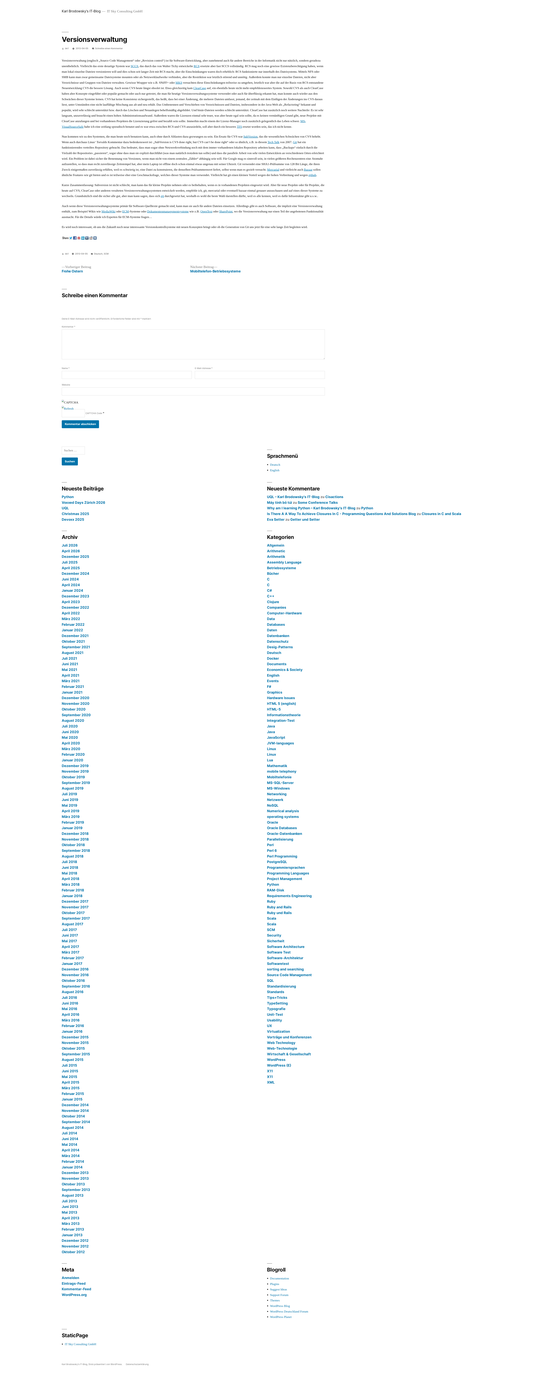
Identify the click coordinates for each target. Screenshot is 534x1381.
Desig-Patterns (280, 647)
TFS (239, 127)
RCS (197, 66)
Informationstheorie (284, 715)
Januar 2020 (72, 760)
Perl (270, 845)
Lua (270, 760)
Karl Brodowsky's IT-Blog (81, 11)
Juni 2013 (70, 1207)
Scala (271, 918)
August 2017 (72, 924)
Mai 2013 (69, 1212)
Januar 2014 (72, 1167)
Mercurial (273, 170)
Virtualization (278, 1031)
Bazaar (308, 170)
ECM (125, 211)
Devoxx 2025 (73, 519)
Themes (275, 1300)
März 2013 (71, 1224)
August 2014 (73, 1128)
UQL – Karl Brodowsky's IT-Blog (293, 497)
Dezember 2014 (75, 1105)
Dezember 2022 (75, 607)
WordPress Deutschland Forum (289, 1311)
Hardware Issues (281, 698)
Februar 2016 (73, 1026)
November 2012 (75, 1246)
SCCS (134, 66)
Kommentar (68, 326)
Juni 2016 (70, 1003)
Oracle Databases (282, 828)
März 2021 (71, 681)
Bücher (273, 573)
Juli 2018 (69, 862)
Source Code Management (289, 975)
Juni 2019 (70, 800)
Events (273, 681)
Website (66, 384)
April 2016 (70, 1014)
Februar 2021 (73, 687)
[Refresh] (68, 409)
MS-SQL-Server (280, 783)
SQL (270, 981)
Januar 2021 (72, 692)
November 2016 (75, 975)
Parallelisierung (280, 839)
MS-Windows (278, 788)
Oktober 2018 (73, 845)
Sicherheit (275, 941)
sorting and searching (285, 969)
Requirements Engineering (289, 896)
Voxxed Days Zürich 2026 (83, 502)
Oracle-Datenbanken (284, 834)
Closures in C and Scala (441, 514)
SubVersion (250, 137)
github (312, 175)
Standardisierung (281, 986)
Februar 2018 (73, 890)
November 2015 (75, 1043)
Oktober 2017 (73, 913)
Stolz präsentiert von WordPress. (105, 1364)
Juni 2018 (70, 867)
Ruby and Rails (279, 907)
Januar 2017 (72, 964)
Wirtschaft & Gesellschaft (289, 1054)
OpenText (206, 211)
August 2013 (72, 1195)
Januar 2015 (72, 1099)
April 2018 (70, 879)
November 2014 (75, 1111)
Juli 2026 (70, 545)
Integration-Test (281, 720)
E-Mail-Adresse (203, 368)
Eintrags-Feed (74, 1283)
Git (295, 142)
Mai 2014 (69, 1144)
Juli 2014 (69, 1133)
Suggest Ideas (278, 1289)
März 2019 (71, 817)
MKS (178, 83)
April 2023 (71, 602)
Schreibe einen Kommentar (109, 48)
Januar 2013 (72, 1235)
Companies (276, 607)
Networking (277, 794)
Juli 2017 (69, 930)
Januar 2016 (72, 1031)
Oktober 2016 (73, 981)
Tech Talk (273, 142)
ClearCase (199, 88)
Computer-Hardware (284, 613)
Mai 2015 (69, 1077)
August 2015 (72, 1060)
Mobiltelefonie (279, 777)
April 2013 (70, 1218)
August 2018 (72, 856)
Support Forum (279, 1295)
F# (269, 687)
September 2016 (76, 986)
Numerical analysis (283, 811)
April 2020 (71, 743)
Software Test (279, 952)
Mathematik (277, 766)
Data (271, 619)
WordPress (276, 1060)
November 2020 (75, 703)
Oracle (272, 822)
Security (274, 935)
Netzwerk (275, 800)
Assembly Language (284, 562)
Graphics (274, 692)
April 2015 (70, 1082)
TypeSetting (277, 1003)
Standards (275, 992)
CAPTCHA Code (94, 413)
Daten (272, 630)
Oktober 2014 (73, 1116)
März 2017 (70, 952)
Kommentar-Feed (76, 1289)
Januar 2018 (72, 896)
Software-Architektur (285, 958)
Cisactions (334, 497)
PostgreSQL (277, 862)
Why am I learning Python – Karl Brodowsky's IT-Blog (311, 508)
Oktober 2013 (73, 1184)
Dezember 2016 (75, 969)
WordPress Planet (281, 1317)
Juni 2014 (70, 1139)
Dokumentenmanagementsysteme (168, 211)
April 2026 (71, 551)
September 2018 (76, 850)
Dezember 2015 (75, 1037)
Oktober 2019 (73, 777)
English (274, 470)
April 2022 (71, 613)
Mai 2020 (70, 737)
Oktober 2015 (73, 1048)
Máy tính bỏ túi (279, 502)
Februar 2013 (73, 1229)
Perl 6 (272, 850)
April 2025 (71, 568)
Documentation (279, 1278)
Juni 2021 (70, 664)
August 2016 (72, 992)
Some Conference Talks (318, 502)
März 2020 (71, 749)
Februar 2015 (73, 1094)
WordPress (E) (279, 1065)
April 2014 (70, 1150)
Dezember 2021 (75, 636)
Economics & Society (285, 670)
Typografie (276, 1009)
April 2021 (70, 675)
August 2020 (73, 720)
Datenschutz (278, 641)
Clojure (273, 602)
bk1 (67, 48)
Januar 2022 (72, 630)
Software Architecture (286, 947)
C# (269, 590)
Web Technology (281, 1043)
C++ (270, 596)
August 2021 (72, 653)
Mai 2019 (69, 805)
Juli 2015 (69, 1065)
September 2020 (76, 715)
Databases (276, 624)
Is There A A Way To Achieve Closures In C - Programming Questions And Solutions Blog (341, 514)
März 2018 (71, 884)
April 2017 (70, 947)
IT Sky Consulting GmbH (80, 1344)
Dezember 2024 (75, 573)
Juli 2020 (70, 726)
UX (269, 1026)
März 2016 (71, 1020)
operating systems (283, 817)
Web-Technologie (282, 1048)
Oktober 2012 (73, 1252)
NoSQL (272, 805)
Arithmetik (276, 556)
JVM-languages (280, 743)
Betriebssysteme (281, 568)
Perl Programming (282, 856)
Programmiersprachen (286, 867)
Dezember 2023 (75, 596)
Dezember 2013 (75, 1173)
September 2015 (76, 1054)
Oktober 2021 (73, 641)
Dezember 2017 (75, 901)
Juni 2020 (70, 732)
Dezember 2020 (75, 698)
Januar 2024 (72, 590)
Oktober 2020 (74, 709)
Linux (271, 749)
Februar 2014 (73, 1161)
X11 (270, 1071)
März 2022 (71, 619)
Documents (276, 664)
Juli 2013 (69, 1201)
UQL (65, 508)
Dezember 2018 (75, 834)
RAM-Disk (275, 890)
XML (271, 1082)
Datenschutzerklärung (137, 1364)
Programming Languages (288, 873)
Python (68, 497)
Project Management (284, 879)
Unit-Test (275, 1014)
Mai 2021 (69, 670)
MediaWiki (108, 211)
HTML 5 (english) (281, 703)
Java (271, 726)
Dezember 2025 (75, 556)
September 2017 (76, 918)
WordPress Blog (280, 1306)
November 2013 (75, 1178)
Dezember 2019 (75, 766)
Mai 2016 (69, 1009)
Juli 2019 (69, 794)
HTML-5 (274, 709)
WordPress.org (74, 1295)
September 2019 (76, 783)
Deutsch (98, 253)
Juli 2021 (69, 658)
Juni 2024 (70, 579)
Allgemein (275, 545)
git (162, 196)
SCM (106, 253)
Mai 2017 (69, 941)
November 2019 (75, 771)
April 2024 (71, 585)
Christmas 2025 (75, 514)
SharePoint (226, 211)
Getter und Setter (305, 519)
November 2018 (75, 839)
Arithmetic (276, 551)
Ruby (271, 901)
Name (66, 368)
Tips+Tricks (277, 997)
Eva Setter (276, 519)
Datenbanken (278, 636)
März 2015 (71, 1088)
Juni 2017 (70, 935)
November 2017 (75, 907)
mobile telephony (281, 771)
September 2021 (76, 647)
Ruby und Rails (279, 913)
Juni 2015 (70, 1071)
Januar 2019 (72, 828)
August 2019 (72, 788)
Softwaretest (278, 964)
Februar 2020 (73, 754)
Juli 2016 (69, 997)
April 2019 (70, 811)
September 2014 (76, 1122)
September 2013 (76, 1190)
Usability (274, 1020)
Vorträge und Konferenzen (289, 1037)
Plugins (274, 1284)
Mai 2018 (69, 873)
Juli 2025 (70, 562)
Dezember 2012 (75, 1240)
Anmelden (70, 1278)
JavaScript (276, 737)
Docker (273, 658)
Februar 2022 (73, 624)
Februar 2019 (73, 822)
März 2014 (71, 1156)
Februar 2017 (73, 958)
